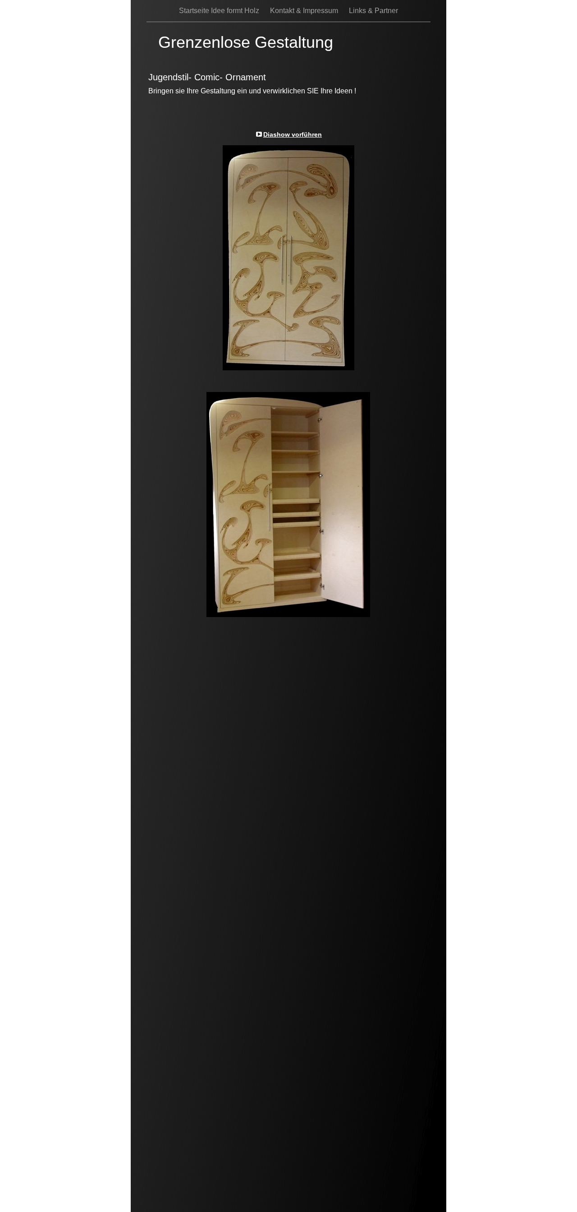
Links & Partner (373, 10)
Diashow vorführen (292, 134)
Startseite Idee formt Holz (220, 10)
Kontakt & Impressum (305, 10)
